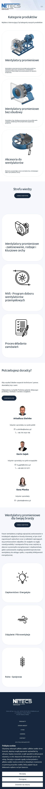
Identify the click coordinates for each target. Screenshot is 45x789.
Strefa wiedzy (22, 725)
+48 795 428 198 (23, 432)
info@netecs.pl (34, 711)
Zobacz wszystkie (22, 195)
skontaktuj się (9, 398)
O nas (22, 730)
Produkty (22, 721)
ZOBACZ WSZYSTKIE (22, 525)
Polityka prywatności (22, 742)
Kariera (22, 734)
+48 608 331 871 (23, 468)
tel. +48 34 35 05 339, (23, 711)
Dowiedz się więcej (22, 785)
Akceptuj (22, 774)
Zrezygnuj (22, 779)
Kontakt (22, 738)
